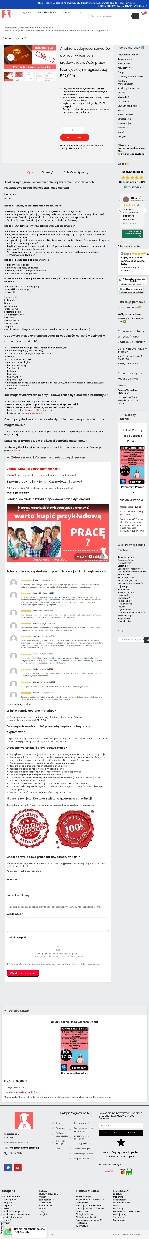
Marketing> (118, 1196)
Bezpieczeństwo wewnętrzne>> (126, 561)
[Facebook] (8, 1167)
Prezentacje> (124, 123)
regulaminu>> (35, 413)
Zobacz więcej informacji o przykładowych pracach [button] (49, 457)
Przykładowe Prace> (128, 54)
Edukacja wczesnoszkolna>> (132, 571)
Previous (10, 38)
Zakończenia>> (125, 114)
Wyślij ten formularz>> (129, 314)
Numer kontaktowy (18, 895)
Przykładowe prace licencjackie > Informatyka (81, 147)
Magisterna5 (11, 27)
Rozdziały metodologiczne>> (127, 82)
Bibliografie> (124, 63)
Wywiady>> (123, 97)
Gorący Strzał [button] (128, 417)
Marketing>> (124, 598)
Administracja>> (126, 557)
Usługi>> (122, 136)
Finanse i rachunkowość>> (131, 583)
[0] (143, 14)
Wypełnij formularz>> (18, 492)
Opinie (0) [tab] (48, 172)
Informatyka (45, 27)
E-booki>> (123, 127)
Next (20, 38)
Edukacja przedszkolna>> (130, 568)
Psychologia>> (125, 609)
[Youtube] (18, 1167)
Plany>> (122, 72)
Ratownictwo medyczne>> (131, 612)
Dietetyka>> (124, 565)
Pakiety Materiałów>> (128, 363)
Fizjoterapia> (124, 586)
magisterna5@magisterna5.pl (25, 1147)
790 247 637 (15, 1153)
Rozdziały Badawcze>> (129, 88)
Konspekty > (124, 67)
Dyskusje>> (123, 101)
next (49, 57)
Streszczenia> (125, 118)
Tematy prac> (125, 59)
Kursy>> (122, 132)
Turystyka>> (124, 618)
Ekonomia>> (124, 574)
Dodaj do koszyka (74, 137)
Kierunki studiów (28, 27)
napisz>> (15, 450)
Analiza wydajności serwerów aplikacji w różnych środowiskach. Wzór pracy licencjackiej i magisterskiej (56, 30)
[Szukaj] (135, 16)
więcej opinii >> (23, 704)
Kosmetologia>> (126, 592)
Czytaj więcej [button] (129, 223)
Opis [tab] (30, 172)
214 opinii (140, 181)
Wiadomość (15, 914)
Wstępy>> (123, 110)
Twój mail (13, 879)
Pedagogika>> (125, 600)
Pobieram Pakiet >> (74, 1073)
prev (11, 57)
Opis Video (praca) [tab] (75, 172)
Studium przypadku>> (129, 105)
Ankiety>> (123, 92)
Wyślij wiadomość (23, 973)
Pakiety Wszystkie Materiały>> (127, 391)
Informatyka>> (125, 589)
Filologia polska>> (126, 577)
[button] (144, 210)
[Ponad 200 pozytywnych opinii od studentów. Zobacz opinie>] (121, 1142)
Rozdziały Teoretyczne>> (130, 76)
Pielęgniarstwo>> (126, 603)
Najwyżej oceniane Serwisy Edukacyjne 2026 (133, 261)
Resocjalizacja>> (126, 615)
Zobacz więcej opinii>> (129, 246)
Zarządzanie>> (125, 621)
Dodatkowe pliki (16, 937)
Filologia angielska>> (128, 580)
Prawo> (121, 606)
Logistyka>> (124, 595)
